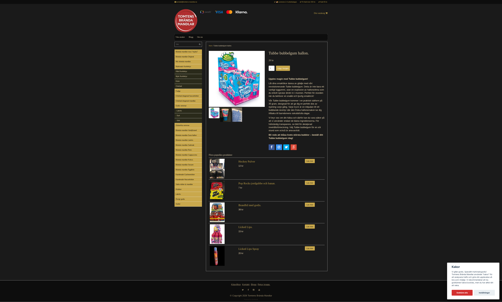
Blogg (191, 37)
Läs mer (309, 161)
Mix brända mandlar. (183, 62)
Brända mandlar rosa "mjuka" (187, 52)
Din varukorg (320, 13)
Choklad (179, 86)
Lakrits (178, 194)
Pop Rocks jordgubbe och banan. (256, 183)
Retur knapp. (264, 284)
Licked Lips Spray (248, 248)
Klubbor (178, 189)
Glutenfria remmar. (183, 125)
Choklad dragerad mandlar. (186, 101)
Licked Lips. (245, 227)
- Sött (178, 121)
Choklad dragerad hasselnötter (187, 96)
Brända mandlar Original (185, 57)
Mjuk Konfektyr (181, 76)
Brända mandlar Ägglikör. (185, 170)
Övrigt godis (180, 199)
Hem (210, 46)
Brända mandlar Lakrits (184, 140)
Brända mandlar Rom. (184, 150)
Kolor (178, 81)
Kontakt (246, 284)
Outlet (178, 204)
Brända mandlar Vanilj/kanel (186, 130)
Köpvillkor (236, 284)
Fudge (178, 91)
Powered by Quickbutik (251, 299)
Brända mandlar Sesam (184, 165)
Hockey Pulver (246, 161)
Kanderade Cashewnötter (185, 175)
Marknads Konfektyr (183, 66)
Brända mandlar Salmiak (185, 145)
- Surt (178, 116)
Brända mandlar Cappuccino (186, 155)
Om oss (200, 37)
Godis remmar (181, 106)
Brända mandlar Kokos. (184, 160)
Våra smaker (180, 37)
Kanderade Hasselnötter (185, 179)
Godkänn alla (462, 293)
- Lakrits (179, 111)
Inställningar (484, 293)
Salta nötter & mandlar (184, 184)
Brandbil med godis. (249, 205)
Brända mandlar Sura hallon (186, 135)
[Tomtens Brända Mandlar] (186, 20)
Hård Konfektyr (181, 71)
